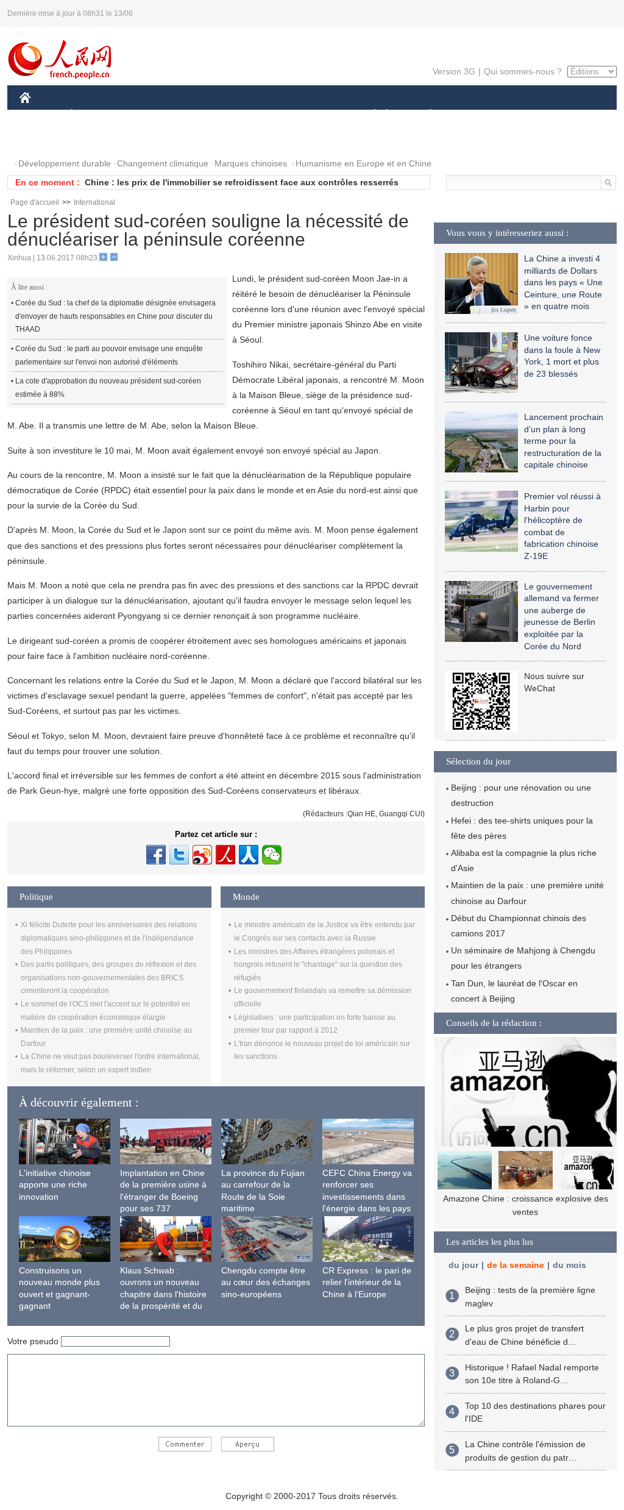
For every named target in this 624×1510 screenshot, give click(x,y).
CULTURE (313, 115)
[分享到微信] (272, 854)
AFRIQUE (203, 115)
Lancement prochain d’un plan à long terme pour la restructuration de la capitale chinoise (563, 440)
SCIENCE (257, 115)
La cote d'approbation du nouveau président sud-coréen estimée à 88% (108, 388)
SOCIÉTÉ (369, 115)
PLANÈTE (424, 115)
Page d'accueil (34, 202)
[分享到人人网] (248, 854)
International (94, 202)
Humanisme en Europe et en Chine (363, 163)
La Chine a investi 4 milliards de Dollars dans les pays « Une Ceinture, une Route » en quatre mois (563, 282)
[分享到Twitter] (179, 854)
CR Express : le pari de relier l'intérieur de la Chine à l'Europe (366, 1282)
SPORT (473, 115)
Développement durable (64, 163)
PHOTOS (45, 139)
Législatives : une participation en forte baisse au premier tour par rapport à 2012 (254, 182)
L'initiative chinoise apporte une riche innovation (55, 1185)
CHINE (41, 115)
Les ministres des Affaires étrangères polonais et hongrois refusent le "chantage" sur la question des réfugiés (318, 964)
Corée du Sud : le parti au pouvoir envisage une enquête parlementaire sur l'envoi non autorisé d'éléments (109, 355)
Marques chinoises (250, 163)
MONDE (151, 115)
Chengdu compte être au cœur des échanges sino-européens (265, 1282)
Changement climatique (162, 163)
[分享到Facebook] (156, 854)
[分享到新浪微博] (202, 854)
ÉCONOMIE (94, 115)
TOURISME (526, 115)
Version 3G (454, 71)
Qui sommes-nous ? (523, 71)
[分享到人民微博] (225, 854)
